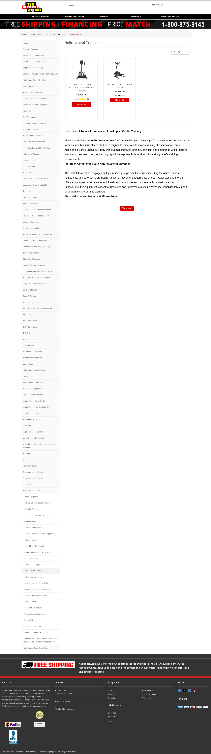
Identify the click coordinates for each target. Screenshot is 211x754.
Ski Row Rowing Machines (33, 389)
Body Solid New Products (33, 478)
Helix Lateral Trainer (31, 154)
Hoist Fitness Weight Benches (34, 80)
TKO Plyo (26, 333)
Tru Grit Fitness (29, 454)
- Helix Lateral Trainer (32, 571)
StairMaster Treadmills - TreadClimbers (38, 271)
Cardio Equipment (40, 16)
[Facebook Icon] (180, 690)
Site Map (33, 752)
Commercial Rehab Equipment (35, 241)
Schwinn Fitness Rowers (32, 352)
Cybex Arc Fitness (30, 290)
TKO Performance (30, 339)
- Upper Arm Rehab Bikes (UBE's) (37, 552)
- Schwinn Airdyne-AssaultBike (36, 583)
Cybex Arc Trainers (30, 49)
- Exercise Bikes (29, 620)
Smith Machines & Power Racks (35, 179)
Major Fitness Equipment (32, 86)
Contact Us (112, 698)
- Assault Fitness (30, 602)
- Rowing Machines (31, 540)
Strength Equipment (73, 16)
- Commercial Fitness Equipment (35, 633)
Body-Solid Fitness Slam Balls (34, 284)
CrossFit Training (29, 296)
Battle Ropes (28, 364)
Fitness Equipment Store (38, 34)
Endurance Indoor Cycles (33, 472)
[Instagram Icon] (190, 690)
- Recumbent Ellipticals (33, 565)
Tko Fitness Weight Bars (32, 358)
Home (24, 34)
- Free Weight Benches (32, 626)
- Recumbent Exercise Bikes (35, 515)
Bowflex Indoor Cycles (31, 413)
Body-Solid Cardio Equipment (34, 123)
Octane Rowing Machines (33, 395)
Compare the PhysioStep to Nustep (36, 247)
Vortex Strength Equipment (33, 438)
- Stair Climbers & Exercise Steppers (38, 534)
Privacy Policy (147, 690)
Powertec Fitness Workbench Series (37, 210)
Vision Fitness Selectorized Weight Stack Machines (39, 445)
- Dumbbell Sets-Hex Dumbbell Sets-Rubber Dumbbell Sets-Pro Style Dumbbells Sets (40, 640)
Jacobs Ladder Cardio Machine (35, 62)
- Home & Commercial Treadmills (37, 503)
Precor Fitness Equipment (33, 92)
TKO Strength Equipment (32, 302)
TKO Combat (28, 315)
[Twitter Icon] (185, 690)
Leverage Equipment (31, 222)
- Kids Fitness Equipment (34, 546)
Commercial (136, 16)
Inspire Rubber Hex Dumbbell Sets (36, 407)
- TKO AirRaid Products (33, 608)
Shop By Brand (29, 166)
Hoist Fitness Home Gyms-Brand (35, 648)
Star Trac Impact (29, 117)
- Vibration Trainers (31, 558)
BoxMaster (27, 426)
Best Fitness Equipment (32, 420)
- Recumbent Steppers (33, 577)
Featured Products (30, 160)
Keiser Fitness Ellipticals (32, 136)
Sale (25, 460)
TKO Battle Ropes (30, 321)
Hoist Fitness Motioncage (33, 383)
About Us (111, 694)
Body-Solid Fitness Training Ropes (36, 278)
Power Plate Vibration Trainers (35, 99)
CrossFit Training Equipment (34, 265)
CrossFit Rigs (28, 376)
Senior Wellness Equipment (34, 142)
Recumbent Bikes (30, 197)
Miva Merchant (71, 752)
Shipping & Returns (149, 694)
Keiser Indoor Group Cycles (33, 55)
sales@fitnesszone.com (66, 709)
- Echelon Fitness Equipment (35, 596)
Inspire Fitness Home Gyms (33, 68)
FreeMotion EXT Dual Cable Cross (36, 148)
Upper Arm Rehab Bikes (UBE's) (35, 185)
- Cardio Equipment (30, 497)
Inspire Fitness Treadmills (33, 432)
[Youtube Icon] (195, 690)
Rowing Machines (30, 204)
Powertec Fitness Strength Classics (36, 216)
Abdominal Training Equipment (35, 105)
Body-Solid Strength (31, 129)
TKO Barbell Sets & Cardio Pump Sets (38, 308)
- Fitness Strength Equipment (34, 614)
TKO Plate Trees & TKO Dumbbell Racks (39, 234)
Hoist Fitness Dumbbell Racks (34, 370)
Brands (104, 16)
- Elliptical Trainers (31, 509)
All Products (146, 698)
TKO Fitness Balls (30, 327)
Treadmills (27, 173)
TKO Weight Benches (31, 253)
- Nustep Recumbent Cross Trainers (38, 589)
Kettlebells (27, 111)
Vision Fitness (28, 345)
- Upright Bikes (30, 521)
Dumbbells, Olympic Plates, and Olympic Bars (41, 74)
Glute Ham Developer (31, 259)
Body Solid (27, 484)
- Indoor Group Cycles (32, 528)
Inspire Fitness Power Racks (34, 401)
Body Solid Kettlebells (31, 228)
